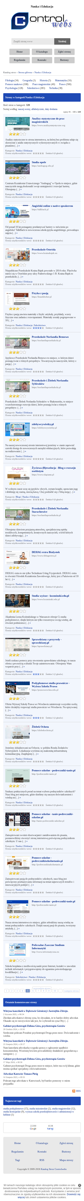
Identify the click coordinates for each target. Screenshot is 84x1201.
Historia (44, 80)
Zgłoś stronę (64, 51)
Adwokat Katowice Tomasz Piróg (20, 1073)
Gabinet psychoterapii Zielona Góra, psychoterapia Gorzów (34, 1026)
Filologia (9, 80)
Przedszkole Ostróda (44, 249)
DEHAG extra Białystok (46, 552)
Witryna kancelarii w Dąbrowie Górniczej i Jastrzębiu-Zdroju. (35, 1011)
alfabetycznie (37, 109)
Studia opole (39, 162)
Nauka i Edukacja (42, 72)
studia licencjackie (12, 1111)
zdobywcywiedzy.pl (43, 424)
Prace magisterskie (41, 84)
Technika (53, 88)
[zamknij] (79, 1185)
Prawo (62, 84)
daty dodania (51, 109)
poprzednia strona (41, 988)
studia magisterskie (61, 1108)
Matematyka (61, 80)
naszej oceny (24, 109)
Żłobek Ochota (40, 726)
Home (20, 51)
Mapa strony (66, 1160)
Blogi (18, 497)
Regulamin (19, 60)
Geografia (27, 80)
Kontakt (42, 60)
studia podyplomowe (13, 1108)
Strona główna (25, 72)
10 (55, 991)
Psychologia (11, 88)
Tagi (17, 1160)
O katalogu (42, 51)
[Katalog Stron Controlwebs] (42, 10)
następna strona (71, 991)
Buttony (64, 60)
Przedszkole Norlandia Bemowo (50, 336)
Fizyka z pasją (40, 293)
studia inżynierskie (38, 1108)
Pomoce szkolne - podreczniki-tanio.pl (53, 770)
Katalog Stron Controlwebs (53, 1169)
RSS (78, 1091)
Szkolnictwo (33, 88)
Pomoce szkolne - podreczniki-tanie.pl (53, 901)
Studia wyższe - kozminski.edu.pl (50, 595)
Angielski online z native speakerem (52, 205)
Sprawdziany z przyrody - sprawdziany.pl (47, 641)
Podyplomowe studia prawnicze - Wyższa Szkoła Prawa (51, 685)
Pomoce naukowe (13, 84)
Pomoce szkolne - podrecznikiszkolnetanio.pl (47, 859)
